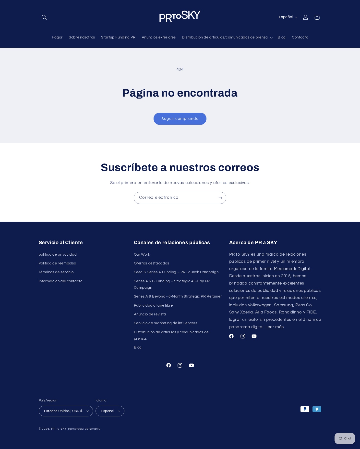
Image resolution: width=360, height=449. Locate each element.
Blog (138, 347)
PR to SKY (59, 428)
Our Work (142, 254)
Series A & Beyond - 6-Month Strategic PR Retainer (178, 296)
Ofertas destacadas (151, 263)
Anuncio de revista (150, 314)
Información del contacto (61, 281)
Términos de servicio (56, 272)
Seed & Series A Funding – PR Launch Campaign (176, 272)
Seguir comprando (180, 119)
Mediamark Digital (292, 268)
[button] (44, 17)
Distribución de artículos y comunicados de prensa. (171, 335)
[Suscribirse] (220, 198)
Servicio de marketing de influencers (165, 323)
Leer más (274, 326)
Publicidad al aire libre (153, 305)
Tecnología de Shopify (84, 428)
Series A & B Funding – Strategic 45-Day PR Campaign (172, 284)
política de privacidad (58, 254)
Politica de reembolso (57, 263)
